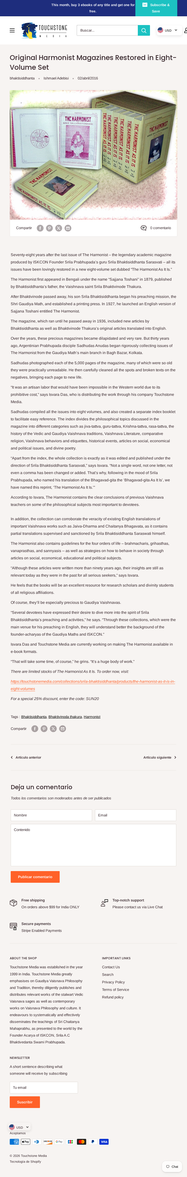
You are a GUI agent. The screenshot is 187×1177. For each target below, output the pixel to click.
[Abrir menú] (12, 30)
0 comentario (160, 228)
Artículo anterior (28, 757)
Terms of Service (115, 989)
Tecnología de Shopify (25, 1161)
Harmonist (92, 717)
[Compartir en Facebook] (40, 228)
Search (107, 974)
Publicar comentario (35, 877)
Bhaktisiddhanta (34, 717)
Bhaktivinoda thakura (65, 717)
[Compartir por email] (68, 228)
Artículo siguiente (157, 757)
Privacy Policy (113, 982)
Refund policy (113, 997)
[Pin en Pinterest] (49, 228)
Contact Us (111, 967)
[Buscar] (144, 30)
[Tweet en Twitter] (58, 228)
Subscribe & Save (160, 8)
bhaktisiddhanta (22, 78)
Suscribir (25, 1102)
